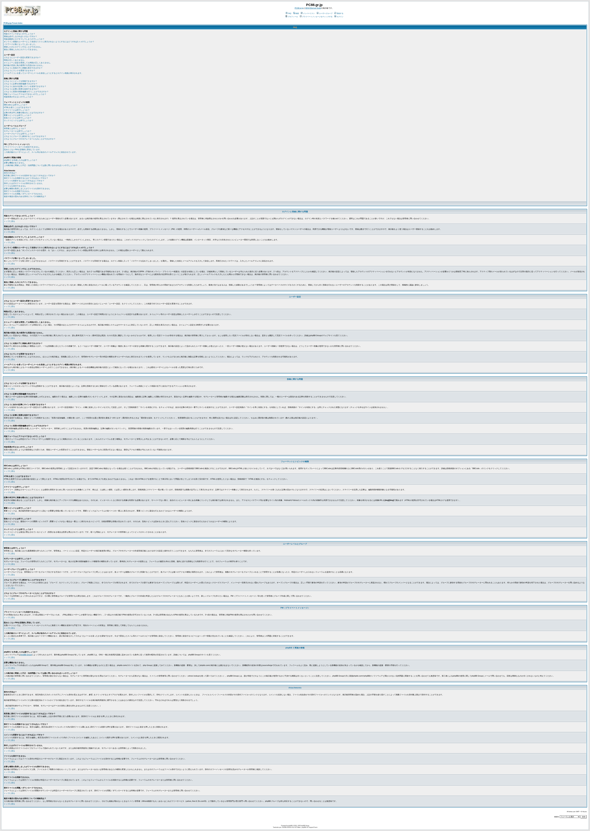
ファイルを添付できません (15, 186)
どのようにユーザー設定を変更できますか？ (22, 57)
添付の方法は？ (10, 173)
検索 (297, 13)
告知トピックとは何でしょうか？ (17, 118)
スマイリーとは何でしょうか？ (17, 110)
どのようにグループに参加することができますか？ (25, 136)
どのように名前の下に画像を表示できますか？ (23, 68)
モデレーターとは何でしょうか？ (17, 131)
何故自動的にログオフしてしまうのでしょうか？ (24, 39)
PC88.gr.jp (299, 8)
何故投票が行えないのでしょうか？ (18, 97)
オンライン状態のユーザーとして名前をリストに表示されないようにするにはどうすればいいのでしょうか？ (49, 42)
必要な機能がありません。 (15, 163)
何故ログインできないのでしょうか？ (19, 34)
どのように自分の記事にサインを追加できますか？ (25, 86)
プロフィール (293, 17)
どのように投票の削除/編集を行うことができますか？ (26, 92)
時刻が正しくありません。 (15, 60)
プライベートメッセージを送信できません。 (22, 147)
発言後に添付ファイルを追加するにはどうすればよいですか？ (29, 175)
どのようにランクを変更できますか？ (19, 70)
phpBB (290, 825)
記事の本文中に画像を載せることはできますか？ (24, 113)
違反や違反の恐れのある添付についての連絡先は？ (25, 196)
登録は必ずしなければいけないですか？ (20, 36)
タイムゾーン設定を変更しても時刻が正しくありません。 (28, 63)
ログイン (340, 17)
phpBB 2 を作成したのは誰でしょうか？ (20, 160)
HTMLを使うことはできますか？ (17, 107)
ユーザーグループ (325, 13)
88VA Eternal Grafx (313, 8)
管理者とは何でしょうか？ (15, 128)
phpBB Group (26, 655)
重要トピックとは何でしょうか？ (17, 115)
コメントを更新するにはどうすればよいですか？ (24, 181)
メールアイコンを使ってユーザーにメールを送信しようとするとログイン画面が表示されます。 (43, 73)
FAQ (289, 13)
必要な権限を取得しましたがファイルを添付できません (27, 189)
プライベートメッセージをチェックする (317, 17)
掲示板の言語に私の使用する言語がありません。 (24, 65)
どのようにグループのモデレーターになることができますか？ (29, 139)
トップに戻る (9, 221)
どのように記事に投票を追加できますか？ (21, 89)
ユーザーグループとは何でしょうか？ (19, 134)
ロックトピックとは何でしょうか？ (18, 120)
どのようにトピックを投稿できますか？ (20, 81)
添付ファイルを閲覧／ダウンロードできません (23, 194)
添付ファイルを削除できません (17, 191)
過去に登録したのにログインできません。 (21, 49)
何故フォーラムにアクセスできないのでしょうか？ (25, 94)
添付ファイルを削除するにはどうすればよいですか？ (26, 178)
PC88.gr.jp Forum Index (13, 23)
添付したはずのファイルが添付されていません (23, 183)
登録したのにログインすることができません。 (23, 47)
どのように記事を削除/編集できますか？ (20, 84)
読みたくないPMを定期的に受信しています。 (23, 149)
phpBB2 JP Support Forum (309, 827)
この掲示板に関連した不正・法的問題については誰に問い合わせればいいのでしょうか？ (41, 165)
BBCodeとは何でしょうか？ (16, 105)
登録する (340, 13)
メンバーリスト (309, 13)
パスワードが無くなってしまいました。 (20, 44)
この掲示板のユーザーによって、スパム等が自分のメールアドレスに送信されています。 (41, 152)
